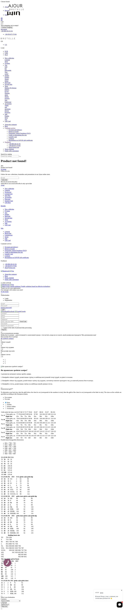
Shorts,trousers (7, 97)
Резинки (7, 112)
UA (6, 44)
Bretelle (7, 10)
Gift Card (8, 121)
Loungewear (8, 194)
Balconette (8, 70)
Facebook (11, 311)
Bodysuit (7, 82)
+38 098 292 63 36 (7, 31)
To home (3, 169)
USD (6, 53)
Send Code (23, 321)
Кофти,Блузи (7, 90)
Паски (7, 111)
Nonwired (6, 73)
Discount (7, 199)
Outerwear (8, 102)
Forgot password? (6, 307)
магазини (4, 29)
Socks (6, 237)
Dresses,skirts (7, 94)
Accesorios (8, 104)
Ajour (6, 7)
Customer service (10, 128)
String (6, 81)
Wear (6, 61)
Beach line (8, 233)
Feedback (8, 142)
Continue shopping (7, 27)
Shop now (4, 606)
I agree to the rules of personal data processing (17, 328)
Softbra (6, 67)
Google (23, 311)
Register (4, 329)
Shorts (7, 79)
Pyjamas (7, 63)
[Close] (1, 387)
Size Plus (7, 195)
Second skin (8, 84)
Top (6, 65)
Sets (6, 100)
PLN (6, 55)
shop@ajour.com (10, 268)
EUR (6, 51)
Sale (6, 114)
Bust (8, 402)
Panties (7, 75)
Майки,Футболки (10, 88)
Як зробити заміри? (7, 338)
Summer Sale (9, 201)
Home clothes (11, 406)
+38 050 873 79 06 (11, 34)
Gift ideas (8, 202)
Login (3, 309)
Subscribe (4, 180)
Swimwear (8, 192)
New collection (9, 58)
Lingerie (7, 60)
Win (6, 15)
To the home (4, 291)
